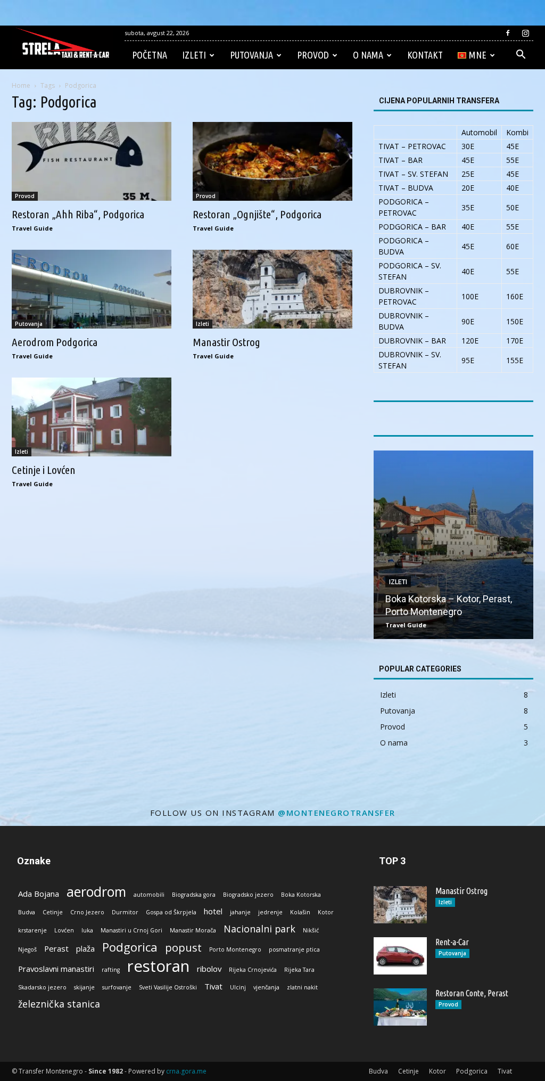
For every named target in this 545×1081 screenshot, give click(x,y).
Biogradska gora (194, 894)
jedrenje (270, 912)
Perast (56, 948)
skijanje (84, 987)
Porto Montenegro (235, 949)
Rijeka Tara (299, 969)
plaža (85, 948)
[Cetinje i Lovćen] (91, 417)
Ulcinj (238, 987)
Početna (149, 55)
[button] (520, 56)
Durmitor (125, 912)
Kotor (326, 912)
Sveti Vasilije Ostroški (168, 987)
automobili (149, 894)
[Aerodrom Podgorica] (91, 289)
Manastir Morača (193, 930)
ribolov (209, 968)
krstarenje (32, 930)
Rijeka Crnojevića (253, 969)
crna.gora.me (186, 1071)
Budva (26, 912)
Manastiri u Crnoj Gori (131, 930)
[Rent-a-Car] (400, 955)
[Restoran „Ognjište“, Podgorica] (272, 161)
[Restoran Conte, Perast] (400, 1007)
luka (87, 930)
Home (21, 85)
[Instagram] (525, 33)
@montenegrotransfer (336, 812)
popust (183, 947)
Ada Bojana (38, 893)
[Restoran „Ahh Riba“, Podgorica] (91, 161)
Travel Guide (32, 228)
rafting (111, 969)
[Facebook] (508, 33)
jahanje (240, 912)
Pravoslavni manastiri (56, 968)
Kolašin (300, 912)
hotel (213, 911)
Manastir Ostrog (226, 341)
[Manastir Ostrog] (272, 289)
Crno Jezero (87, 912)
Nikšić (311, 930)
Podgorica (130, 947)
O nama (368, 55)
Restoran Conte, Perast (471, 993)
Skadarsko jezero (42, 987)
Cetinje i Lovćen (44, 469)
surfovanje (116, 987)
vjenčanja (266, 987)
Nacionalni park (259, 929)
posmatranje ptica (294, 949)
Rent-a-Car (452, 942)
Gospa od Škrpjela (171, 912)
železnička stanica (59, 1004)
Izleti (194, 55)
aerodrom (96, 891)
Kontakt (425, 55)
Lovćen (64, 930)
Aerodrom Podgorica (54, 341)
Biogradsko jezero (248, 894)
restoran (158, 966)
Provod (313, 55)
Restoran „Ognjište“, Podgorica (257, 214)
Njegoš (27, 949)
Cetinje (53, 912)
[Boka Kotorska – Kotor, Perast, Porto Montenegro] (453, 545)
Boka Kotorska (301, 894)
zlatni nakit (302, 987)
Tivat (213, 986)
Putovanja (251, 55)
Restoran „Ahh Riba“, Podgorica (78, 214)
